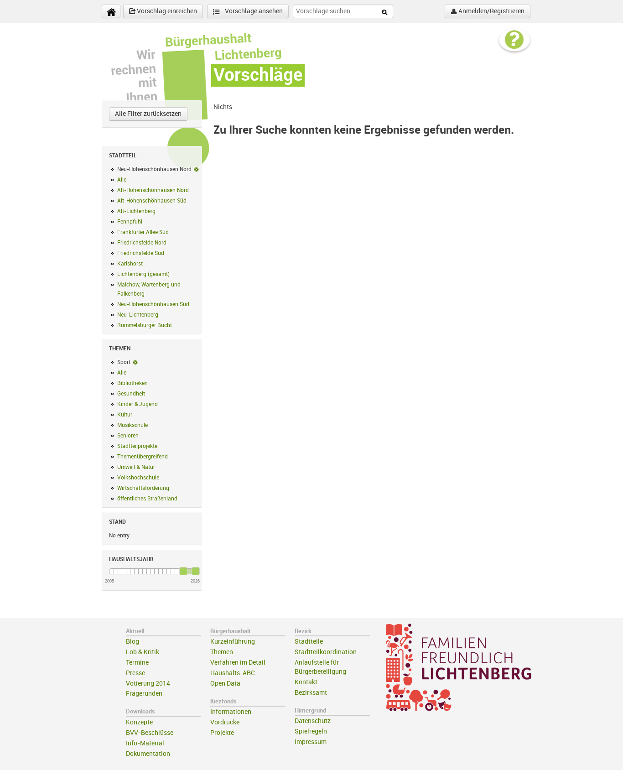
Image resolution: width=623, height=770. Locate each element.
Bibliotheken (132, 383)
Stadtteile (309, 641)
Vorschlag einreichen (166, 11)
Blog (132, 641)
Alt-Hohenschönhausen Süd (152, 201)
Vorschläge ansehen (253, 11)
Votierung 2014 (148, 683)
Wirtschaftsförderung (143, 488)
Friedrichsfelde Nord (141, 242)
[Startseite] (111, 11)
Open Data (225, 683)
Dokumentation (148, 753)
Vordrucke (224, 722)
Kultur (124, 414)
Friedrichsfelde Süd (140, 253)
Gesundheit (131, 393)
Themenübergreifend (142, 456)
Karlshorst (130, 263)
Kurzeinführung (232, 641)
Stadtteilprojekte (137, 446)
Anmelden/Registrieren (490, 11)
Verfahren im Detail (237, 662)
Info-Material (145, 743)
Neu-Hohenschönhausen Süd (153, 304)
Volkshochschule (138, 477)
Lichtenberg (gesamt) (143, 274)
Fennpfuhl (129, 222)
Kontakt (306, 682)
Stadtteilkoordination (326, 652)
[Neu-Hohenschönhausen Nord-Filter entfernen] (196, 169)
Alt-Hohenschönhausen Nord (153, 190)
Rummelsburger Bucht (144, 325)
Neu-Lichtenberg (137, 315)
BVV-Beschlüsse (149, 732)
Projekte (222, 732)
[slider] (183, 571)
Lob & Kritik (142, 652)
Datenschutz (313, 721)
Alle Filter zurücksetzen (148, 113)
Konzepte (139, 722)
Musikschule (132, 425)
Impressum (311, 742)
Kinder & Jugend (137, 404)
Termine (137, 662)
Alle (121, 180)
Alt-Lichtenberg (136, 211)
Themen (221, 652)
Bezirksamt (311, 692)
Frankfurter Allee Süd (143, 232)
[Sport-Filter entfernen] (135, 362)
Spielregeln (311, 731)
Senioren (128, 435)
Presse (135, 673)
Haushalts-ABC (232, 673)
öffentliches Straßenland (147, 498)
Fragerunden (144, 693)
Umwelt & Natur (136, 467)
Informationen (230, 711)
